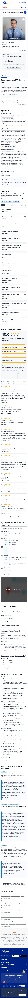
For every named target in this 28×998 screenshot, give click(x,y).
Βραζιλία (19, 980)
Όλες (3, 205)
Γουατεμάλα (14, 980)
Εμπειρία (10, 76)
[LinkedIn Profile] (4, 574)
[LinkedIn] (11, 986)
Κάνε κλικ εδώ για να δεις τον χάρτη (14, 589)
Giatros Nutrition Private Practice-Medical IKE (12, 917)
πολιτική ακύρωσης (14, 638)
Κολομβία (19, 979)
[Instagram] (7, 986)
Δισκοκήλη (18, 910)
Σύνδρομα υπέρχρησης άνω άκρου (18, 903)
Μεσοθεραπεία (4, 910)
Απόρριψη (14, 995)
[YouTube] (14, 986)
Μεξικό (15, 979)
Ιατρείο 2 (10, 179)
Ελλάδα (8, 979)
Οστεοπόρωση (4, 903)
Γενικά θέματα (4, 924)
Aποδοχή (22, 995)
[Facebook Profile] (6, 574)
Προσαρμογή (6, 995)
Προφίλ (4, 76)
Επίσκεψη (9, 205)
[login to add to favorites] (23, 19)
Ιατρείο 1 (4, 179)
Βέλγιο (11, 979)
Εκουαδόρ (9, 980)
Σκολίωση (12, 910)
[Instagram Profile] (8, 574)
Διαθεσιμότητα (19, 76)
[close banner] (2, 2)
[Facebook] (4, 986)
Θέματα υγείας (18, 205)
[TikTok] (18, 986)
